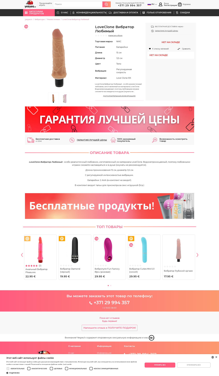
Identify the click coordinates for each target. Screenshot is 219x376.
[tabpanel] (59, 57)
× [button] (216, 357)
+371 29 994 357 (130, 5)
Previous (22, 255)
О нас (71, 353)
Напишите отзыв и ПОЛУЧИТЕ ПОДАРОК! (109, 327)
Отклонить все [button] (194, 365)
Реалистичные (53, 19)
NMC (118, 41)
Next (197, 255)
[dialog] (109, 365)
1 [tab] (53, 98)
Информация (104, 353)
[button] (39, 12)
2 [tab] (65, 98)
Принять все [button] (160, 365)
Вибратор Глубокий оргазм (178, 271)
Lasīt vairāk (67, 364)
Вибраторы (40, 19)
